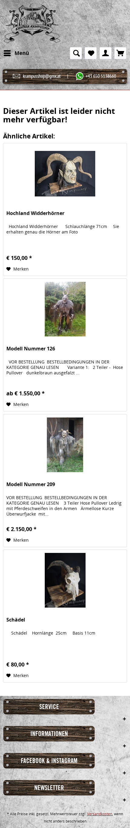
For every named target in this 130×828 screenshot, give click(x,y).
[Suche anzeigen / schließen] (76, 53)
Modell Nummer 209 (30, 484)
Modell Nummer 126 (30, 349)
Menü (22, 52)
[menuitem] (16, 53)
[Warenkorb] (120, 53)
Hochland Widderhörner (35, 213)
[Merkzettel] (91, 53)
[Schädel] (65, 580)
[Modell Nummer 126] (65, 309)
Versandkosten (99, 813)
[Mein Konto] (105, 53)
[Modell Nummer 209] (65, 444)
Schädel (15, 620)
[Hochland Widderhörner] (65, 173)
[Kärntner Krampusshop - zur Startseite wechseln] (32, 23)
